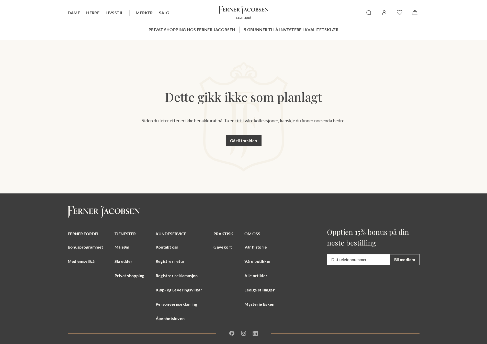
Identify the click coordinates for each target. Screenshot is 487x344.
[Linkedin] (255, 333)
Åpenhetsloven (170, 318)
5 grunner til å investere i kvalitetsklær (291, 29)
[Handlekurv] (415, 12)
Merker (144, 12)
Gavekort (222, 246)
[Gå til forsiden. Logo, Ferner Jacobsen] (243, 12)
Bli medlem (404, 259)
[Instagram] (243, 333)
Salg (164, 12)
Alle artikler (255, 275)
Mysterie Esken (259, 304)
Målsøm (122, 246)
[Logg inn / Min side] (384, 12)
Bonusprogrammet (85, 246)
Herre (92, 12)
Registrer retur (170, 261)
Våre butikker (257, 261)
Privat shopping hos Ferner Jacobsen (192, 29)
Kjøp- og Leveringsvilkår (179, 289)
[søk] (368, 13)
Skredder (124, 261)
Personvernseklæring (176, 304)
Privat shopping (129, 275)
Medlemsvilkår (82, 261)
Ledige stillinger (259, 289)
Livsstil (114, 12)
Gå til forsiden (243, 140)
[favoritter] (399, 12)
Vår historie (255, 246)
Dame (74, 12)
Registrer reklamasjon (177, 275)
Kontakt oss (167, 246)
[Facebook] (232, 333)
